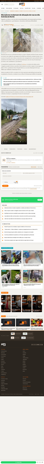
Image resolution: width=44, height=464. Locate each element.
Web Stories (3, 390)
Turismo (2, 371)
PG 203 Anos (15, 8)
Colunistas (3, 369)
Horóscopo (3, 380)
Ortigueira (24, 366)
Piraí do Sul (25, 369)
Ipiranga (24, 364)
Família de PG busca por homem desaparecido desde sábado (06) (19, 96)
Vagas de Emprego (4, 383)
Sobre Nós (24, 378)
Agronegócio (3, 362)
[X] (40, 25)
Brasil (2, 366)
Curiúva (24, 367)
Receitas (2, 385)
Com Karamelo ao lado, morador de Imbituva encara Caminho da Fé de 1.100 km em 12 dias (22, 79)
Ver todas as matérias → (11, 162)
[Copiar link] (42, 25)
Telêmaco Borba (25, 357)
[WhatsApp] (36, 25)
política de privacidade (33, 188)
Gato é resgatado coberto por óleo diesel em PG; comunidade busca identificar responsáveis (20, 84)
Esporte (2, 364)
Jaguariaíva (25, 359)
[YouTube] (38, 344)
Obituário (2, 382)
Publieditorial (3, 374)
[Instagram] (40, 153)
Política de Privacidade (26, 382)
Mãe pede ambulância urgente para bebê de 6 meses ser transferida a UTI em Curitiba (21, 81)
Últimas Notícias (4, 351)
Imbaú (24, 371)
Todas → (41, 292)
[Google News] (42, 344)
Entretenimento (4, 372)
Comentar (22, 25)
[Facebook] (38, 25)
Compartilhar (19, 462)
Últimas (3, 8)
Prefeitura (24, 64)
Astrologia (3, 387)
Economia (39, 8)
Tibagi (24, 356)
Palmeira (24, 354)
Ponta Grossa (9, 8)
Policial (33, 8)
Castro (24, 351)
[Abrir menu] (2, 4)
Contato (24, 380)
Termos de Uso (25, 383)
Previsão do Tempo (4, 378)
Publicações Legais (4, 388)
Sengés (24, 362)
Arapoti (24, 361)
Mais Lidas (3, 352)
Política (21, 8)
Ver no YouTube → (39, 316)
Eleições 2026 (27, 8)
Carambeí (24, 352)
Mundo (2, 367)
